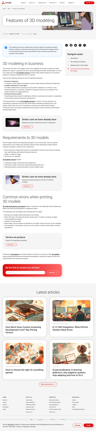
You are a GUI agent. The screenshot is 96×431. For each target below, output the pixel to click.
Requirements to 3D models (79, 65)
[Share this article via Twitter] (66, 45)
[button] (89, 2)
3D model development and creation (14, 206)
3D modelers (15, 254)
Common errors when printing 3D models (79, 70)
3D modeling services (23, 73)
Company (70, 2)
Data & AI (31, 2)
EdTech (23, 2)
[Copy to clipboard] (84, 45)
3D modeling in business (78, 62)
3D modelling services (28, 101)
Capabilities (42, 2)
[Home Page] (6, 2)
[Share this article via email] (80, 45)
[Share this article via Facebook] (71, 45)
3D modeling (55, 254)
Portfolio (52, 2)
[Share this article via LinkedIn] (75, 45)
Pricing (62, 2)
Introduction (74, 58)
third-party (11, 424)
